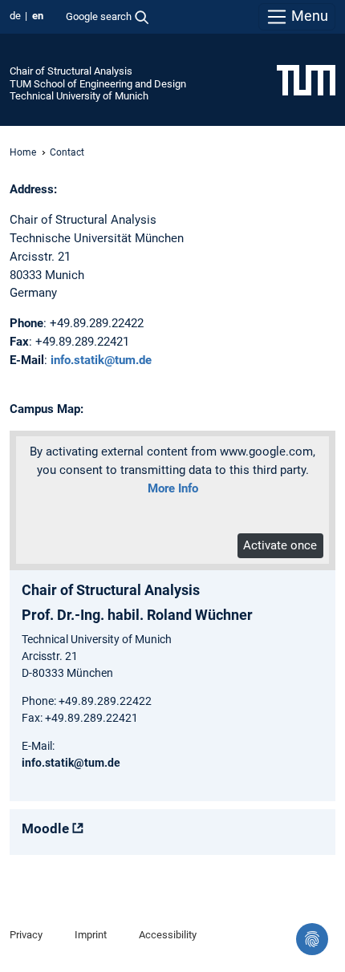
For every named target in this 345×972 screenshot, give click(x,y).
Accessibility (168, 935)
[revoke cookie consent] (312, 939)
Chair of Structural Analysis (71, 71)
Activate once (280, 545)
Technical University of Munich (79, 96)
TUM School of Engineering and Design (98, 84)
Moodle (45, 828)
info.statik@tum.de (101, 360)
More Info (173, 488)
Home (23, 152)
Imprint (91, 935)
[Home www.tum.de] (306, 79)
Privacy (26, 935)
